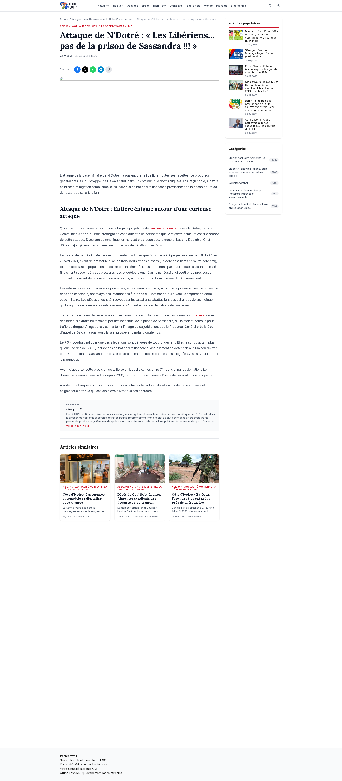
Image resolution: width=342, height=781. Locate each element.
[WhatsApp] (93, 69)
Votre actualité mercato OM (78, 768)
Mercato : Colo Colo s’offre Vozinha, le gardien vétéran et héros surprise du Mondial (261, 36)
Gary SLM (74, 409)
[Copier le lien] (108, 69)
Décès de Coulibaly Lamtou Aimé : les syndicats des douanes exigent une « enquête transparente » (139, 499)
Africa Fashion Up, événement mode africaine (91, 773)
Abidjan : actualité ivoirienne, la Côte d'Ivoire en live (102, 19)
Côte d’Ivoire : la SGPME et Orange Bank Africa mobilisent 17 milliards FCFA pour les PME (261, 86)
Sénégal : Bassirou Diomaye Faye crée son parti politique (259, 53)
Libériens (198, 315)
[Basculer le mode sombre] (279, 5)
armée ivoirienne (164, 228)
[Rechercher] (270, 5)
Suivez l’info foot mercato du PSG (83, 760)
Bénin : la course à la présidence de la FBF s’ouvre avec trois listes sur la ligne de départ (260, 105)
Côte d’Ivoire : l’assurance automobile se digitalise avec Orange (84, 499)
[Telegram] (101, 69)
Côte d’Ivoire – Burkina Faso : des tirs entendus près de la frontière (191, 499)
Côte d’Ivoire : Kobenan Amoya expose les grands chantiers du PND (261, 69)
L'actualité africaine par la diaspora (83, 764)
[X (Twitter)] (85, 69)
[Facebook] (77, 69)
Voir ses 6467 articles (77, 425)
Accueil (64, 19)
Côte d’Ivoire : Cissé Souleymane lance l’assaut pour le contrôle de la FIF (260, 124)
